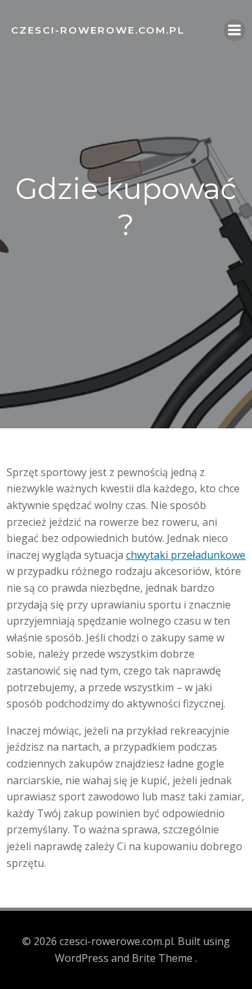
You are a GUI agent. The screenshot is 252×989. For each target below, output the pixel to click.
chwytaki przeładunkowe (186, 555)
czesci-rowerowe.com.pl (98, 30)
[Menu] (235, 30)
